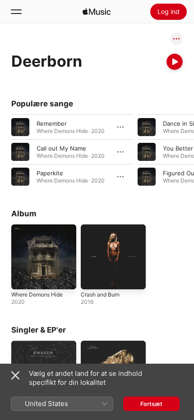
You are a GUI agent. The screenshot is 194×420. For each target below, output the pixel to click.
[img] (97, 12)
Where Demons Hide (37, 294)
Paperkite (50, 173)
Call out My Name (61, 148)
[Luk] (15, 375)
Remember (52, 123)
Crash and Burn (100, 294)
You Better (178, 148)
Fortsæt (151, 403)
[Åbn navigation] (16, 12)
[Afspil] (174, 62)
